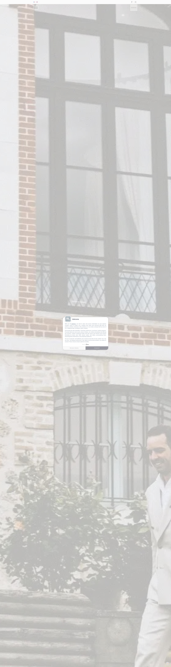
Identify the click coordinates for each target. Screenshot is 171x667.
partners (73, 323)
